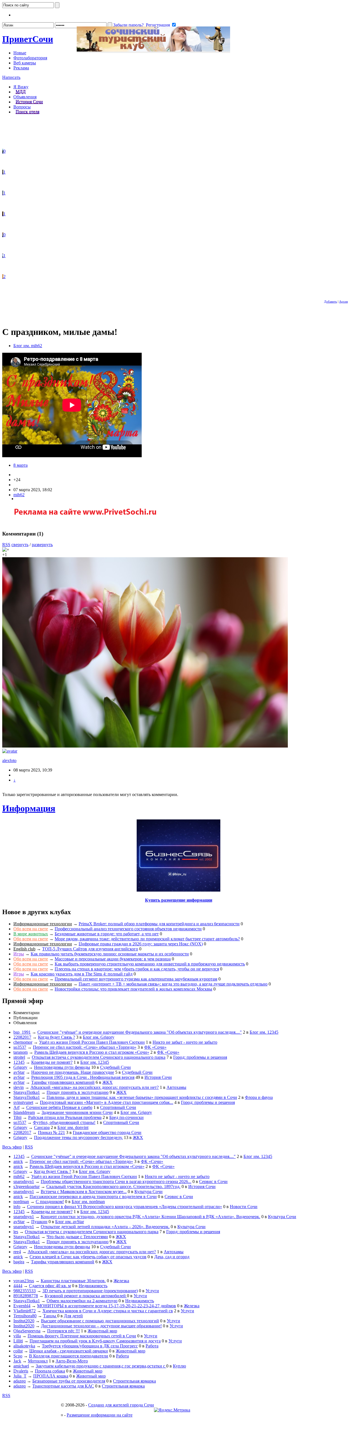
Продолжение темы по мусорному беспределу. (78, 1137)
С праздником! (50, 1201)
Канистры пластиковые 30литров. (73, 1280)
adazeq (19, 1381)
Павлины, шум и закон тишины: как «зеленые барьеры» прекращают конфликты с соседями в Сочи (142, 1097)
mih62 (19, 494)
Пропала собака (50, 1371)
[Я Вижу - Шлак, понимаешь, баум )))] (2, 151)
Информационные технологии (42, 923)
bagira (18, 1261)
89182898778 (25, 1295)
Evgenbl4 (21, 1305)
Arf (16, 1107)
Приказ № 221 (51, 1132)
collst (18, 1351)
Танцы (50, 1315)
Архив (343, 301)
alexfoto (9, 760)
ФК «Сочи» (155, 1047)
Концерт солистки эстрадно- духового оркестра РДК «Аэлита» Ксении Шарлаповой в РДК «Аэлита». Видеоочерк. (150, 1216)
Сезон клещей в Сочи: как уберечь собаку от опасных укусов (88, 1256)
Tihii (17, 1117)
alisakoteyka (24, 1346)
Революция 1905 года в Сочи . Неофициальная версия (82, 1077)
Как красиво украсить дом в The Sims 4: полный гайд (81, 974)
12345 (19, 1062)
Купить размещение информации (178, 900)
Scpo (17, 1356)
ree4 (17, 1251)
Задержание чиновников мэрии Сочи (77, 1112)
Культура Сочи (148, 1191)
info (16, 1206)
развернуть (42, 544)
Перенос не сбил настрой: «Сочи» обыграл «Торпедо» (84, 1047)
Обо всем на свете (30, 928)
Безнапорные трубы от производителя (68, 1381)
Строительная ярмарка (134, 1381)
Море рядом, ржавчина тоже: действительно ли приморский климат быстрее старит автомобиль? (147, 938)
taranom (20, 1052)
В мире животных (30, 933)
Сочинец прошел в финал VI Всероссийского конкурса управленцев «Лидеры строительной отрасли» (124, 1206)
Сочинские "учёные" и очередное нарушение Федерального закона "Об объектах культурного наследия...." (139, 1032)
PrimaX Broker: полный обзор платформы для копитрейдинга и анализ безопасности (159, 923)
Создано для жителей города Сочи (121, 1405)
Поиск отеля (27, 111)
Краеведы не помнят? (52, 1062)
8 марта (20, 465)
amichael (21, 1366)
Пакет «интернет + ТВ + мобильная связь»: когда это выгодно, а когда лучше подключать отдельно (173, 984)
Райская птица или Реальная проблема (65, 1117)
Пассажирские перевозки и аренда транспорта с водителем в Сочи (93, 1196)
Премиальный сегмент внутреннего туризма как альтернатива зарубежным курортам (136, 979)
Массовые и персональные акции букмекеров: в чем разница (113, 959)
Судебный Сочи (115, 1067)
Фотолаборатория (30, 57)
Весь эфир (12, 1147)
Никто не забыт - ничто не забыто (185, 1042)
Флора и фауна (259, 1097)
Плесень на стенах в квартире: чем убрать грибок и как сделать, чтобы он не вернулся (137, 969)
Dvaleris (20, 1371)
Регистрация (158, 25)
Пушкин (39, 1221)
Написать (11, 77)
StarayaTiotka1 (26, 1092)
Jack (17, 1361)
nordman (21, 1201)
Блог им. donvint (72, 1127)
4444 (17, 1285)
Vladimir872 (24, 1310)
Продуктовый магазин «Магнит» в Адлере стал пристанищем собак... (106, 1102)
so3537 (19, 1047)
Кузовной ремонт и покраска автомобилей (86, 1295)
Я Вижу (20, 86)
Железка (121, 1280)
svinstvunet (23, 1102)
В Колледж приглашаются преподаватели (68, 1356)
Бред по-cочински (126, 1117)
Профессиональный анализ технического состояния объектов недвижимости (128, 928)
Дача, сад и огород (171, 1256)
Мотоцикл (38, 1361)
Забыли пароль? (128, 25)
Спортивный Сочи (118, 1107)
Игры (18, 953)
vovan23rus (23, 1280)
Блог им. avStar (69, 1221)
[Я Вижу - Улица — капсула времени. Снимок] (2, 234)
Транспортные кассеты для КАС (63, 1386)
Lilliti (18, 1340)
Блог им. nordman (88, 1201)
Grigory (20, 1067)
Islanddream (24, 1112)
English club (24, 948)
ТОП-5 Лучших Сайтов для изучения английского (90, 948)
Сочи (27, 39)
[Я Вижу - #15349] (2, 172)
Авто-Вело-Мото (72, 1361)
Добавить (330, 301)
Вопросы (22, 106)
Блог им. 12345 (264, 1032)
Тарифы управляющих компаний (63, 1082)
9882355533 (24, 1290)
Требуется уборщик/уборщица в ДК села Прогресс (90, 1346)
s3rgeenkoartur (26, 1186)
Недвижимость (93, 1285)
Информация (28, 808)
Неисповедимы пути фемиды (62, 1067)
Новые (19, 52)
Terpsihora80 (25, 1315)
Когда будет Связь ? (56, 1037)
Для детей (73, 1315)
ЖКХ (107, 1082)
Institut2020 (23, 1320)
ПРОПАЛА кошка (50, 1376)
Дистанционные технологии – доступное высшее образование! (101, 1325)
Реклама (21, 67)
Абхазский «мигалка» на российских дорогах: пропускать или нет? (94, 1087)
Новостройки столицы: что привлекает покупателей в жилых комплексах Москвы (133, 989)
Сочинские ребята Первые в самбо (59, 1107)
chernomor (22, 1042)
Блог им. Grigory (98, 1037)
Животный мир (102, 1330)
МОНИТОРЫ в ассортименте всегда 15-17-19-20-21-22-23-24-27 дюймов (106, 1305)
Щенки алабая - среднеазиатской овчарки (68, 1351)
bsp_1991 (22, 1032)
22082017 (22, 1037)
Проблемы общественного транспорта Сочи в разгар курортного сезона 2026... (116, 1181)
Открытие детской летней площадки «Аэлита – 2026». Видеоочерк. (105, 1226)
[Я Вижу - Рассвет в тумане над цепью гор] (2, 193)
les (15, 1231)
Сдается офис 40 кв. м (50, 1285)
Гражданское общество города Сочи (107, 1132)
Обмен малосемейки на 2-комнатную (82, 1300)
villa (17, 1335)
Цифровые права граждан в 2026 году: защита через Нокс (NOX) (141, 943)
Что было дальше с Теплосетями (77, 1236)
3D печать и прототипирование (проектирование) (90, 1290)
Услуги (152, 1290)
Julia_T (19, 1376)
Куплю (179, 1366)
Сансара (42, 1127)
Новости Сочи (243, 1206)
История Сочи (29, 101)
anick (18, 1161)
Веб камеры (24, 62)
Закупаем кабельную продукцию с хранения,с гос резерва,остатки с (101, 1366)
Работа (152, 1346)
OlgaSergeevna (26, 1330)
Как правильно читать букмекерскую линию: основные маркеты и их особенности (110, 953)
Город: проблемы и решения (200, 1057)
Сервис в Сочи (213, 1181)
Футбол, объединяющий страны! (64, 1122)
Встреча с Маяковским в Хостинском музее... (84, 1191)
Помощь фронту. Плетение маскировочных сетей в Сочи (82, 1335)
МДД (21, 91)
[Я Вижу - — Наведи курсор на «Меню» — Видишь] (2, 255)
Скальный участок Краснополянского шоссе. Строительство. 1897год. (113, 1186)
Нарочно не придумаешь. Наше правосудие (72, 1072)
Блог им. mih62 (27, 345)
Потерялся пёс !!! (63, 1330)
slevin (18, 1087)
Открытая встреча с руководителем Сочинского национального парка (98, 1057)
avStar (19, 1072)
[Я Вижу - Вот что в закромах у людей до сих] (2, 213)
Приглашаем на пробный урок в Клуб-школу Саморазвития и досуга (95, 1340)
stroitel (19, 1057)
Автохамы (176, 1087)
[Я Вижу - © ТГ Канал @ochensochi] (2, 276)
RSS (6, 544)
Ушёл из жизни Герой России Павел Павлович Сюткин (92, 1042)
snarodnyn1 (23, 1181)
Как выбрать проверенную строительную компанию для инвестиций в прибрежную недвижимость (150, 964)
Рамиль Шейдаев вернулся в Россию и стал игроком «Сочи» (91, 1052)
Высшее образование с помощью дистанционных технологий (100, 1320)
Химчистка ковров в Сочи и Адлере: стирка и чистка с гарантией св (107, 1310)
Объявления (25, 96)
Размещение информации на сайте (99, 1415)
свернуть (19, 544)
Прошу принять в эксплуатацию (77, 1092)
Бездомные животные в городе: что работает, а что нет (107, 933)
